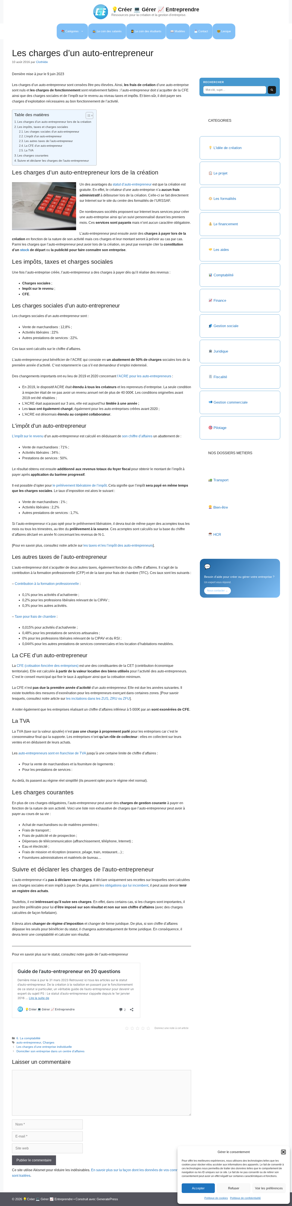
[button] (283, 1152)
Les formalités (225, 199)
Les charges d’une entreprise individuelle (44, 1046)
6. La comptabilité (28, 1038)
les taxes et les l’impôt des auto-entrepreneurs (118, 545)
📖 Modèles (177, 31)
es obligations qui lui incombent (124, 885)
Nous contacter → (217, 590)
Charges (48, 1042)
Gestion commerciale (231, 402)
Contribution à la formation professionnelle (47, 583)
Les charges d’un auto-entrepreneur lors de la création (54, 121)
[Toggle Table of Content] (87, 115)
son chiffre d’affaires (136, 436)
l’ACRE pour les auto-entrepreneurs (144, 376)
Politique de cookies (216, 1198)
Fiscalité (220, 377)
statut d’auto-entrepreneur (132, 184)
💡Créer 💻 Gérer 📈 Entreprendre (155, 9)
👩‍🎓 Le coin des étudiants (146, 31)
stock (24, 250)
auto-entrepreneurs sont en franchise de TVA (52, 753)
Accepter (198, 1188)
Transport (221, 480)
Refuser (233, 1188)
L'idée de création (227, 148)
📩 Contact (201, 31)
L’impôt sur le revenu (27, 436)
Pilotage (220, 428)
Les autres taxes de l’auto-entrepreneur (48, 141)
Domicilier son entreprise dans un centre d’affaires (50, 1051)
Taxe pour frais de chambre (35, 616)
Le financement (226, 224)
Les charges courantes (32, 155)
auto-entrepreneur (28, 1042)
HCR (217, 535)
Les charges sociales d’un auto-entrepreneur (51, 131)
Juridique (221, 351)
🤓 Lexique (224, 31)
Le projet (220, 173)
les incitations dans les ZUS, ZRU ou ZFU (98, 698)
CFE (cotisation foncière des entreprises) (47, 665)
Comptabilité (223, 275)
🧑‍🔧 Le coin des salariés (107, 31)
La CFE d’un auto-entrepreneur (43, 145)
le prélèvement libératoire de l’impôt (80, 485)
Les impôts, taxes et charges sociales (43, 127)
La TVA (29, 150)
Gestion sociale (226, 326)
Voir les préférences (269, 1188)
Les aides (221, 250)
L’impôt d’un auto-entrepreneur (43, 136)
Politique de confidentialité (245, 1198)
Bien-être (220, 507)
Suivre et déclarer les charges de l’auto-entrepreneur (53, 160)
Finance (220, 301)
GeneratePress (107, 1199)
